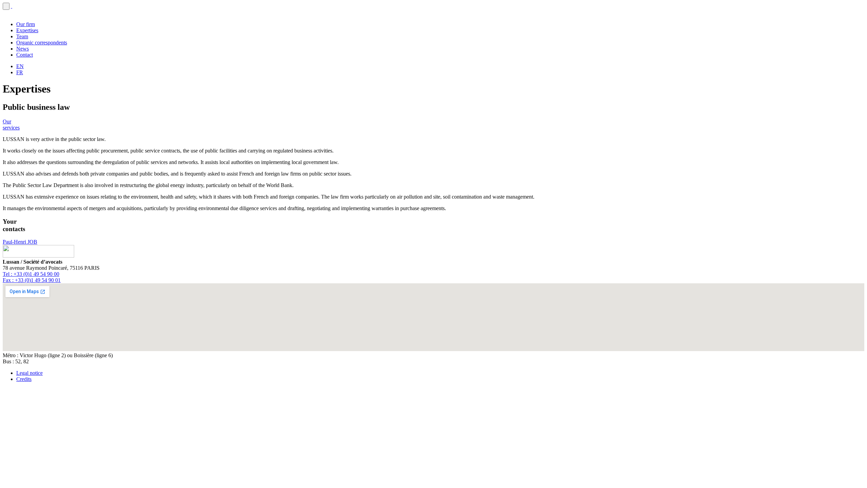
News (22, 49)
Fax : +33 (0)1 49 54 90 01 (32, 280)
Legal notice (29, 373)
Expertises (27, 30)
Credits (23, 379)
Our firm (25, 24)
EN (20, 66)
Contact (24, 55)
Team (22, 36)
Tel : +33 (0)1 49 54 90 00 (31, 274)
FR (19, 72)
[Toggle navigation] (6, 6)
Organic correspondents (41, 42)
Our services (11, 124)
